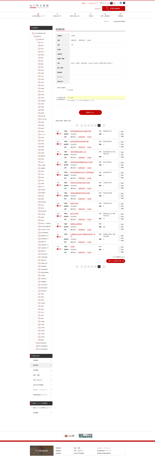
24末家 (42, 113)
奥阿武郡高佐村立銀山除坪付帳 (79, 141)
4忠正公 (42, 51)
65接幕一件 (43, 241)
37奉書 (42, 153)
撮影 (122, 134)
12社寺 (42, 76)
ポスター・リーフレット (40, 390)
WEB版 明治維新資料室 (104, 453)
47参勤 (42, 183)
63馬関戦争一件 (44, 235)
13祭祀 (42, 79)
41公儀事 (42, 165)
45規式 (42, 177)
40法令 (42, 162)
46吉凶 (42, 180)
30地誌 (42, 131)
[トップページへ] (39, 6)
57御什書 (42, 214)
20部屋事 (42, 100)
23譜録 (42, 110)
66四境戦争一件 (44, 245)
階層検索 (35, 365)
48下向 (42, 186)
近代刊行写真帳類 (38, 385)
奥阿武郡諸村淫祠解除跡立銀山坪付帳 (81, 162)
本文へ (84, 3)
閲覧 (122, 131)
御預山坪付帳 (74, 203)
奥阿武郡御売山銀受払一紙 (78, 151)
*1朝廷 (42, 294)
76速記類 (42, 275)
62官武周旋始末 (44, 232)
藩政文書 (38, 36)
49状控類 (42, 189)
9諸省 (41, 67)
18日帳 (42, 94)
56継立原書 (43, 211)
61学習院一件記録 (45, 229)
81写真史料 (43, 291)
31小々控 (42, 134)
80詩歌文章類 (43, 287)
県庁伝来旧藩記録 (42, 346)
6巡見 (41, 57)
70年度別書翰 (43, 257)
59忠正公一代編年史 (45, 223)
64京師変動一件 (44, 238)
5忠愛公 (42, 54)
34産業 (42, 143)
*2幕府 (42, 297)
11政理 (42, 73)
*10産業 (42, 321)
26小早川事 (43, 119)
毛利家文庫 (41, 39)
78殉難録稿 (43, 281)
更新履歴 (35, 412)
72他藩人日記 (43, 263)
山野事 (72, 246)
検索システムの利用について (41, 407)
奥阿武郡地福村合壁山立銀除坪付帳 (80, 131)
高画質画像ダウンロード (40, 394)
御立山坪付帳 (74, 213)
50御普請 (42, 192)
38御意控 (42, 156)
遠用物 (42, 340)
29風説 (42, 128)
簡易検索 (35, 360)
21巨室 (42, 103)
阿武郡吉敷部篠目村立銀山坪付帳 (80, 193)
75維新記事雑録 (44, 272)
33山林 (42, 140)
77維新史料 (43, 278)
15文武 (42, 85)
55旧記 (42, 208)
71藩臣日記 (43, 260)
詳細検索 (35, 370)
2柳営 (41, 45)
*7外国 (42, 312)
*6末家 (42, 309)
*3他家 (42, 300)
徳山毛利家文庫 (42, 343)
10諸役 (42, 70)
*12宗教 (42, 327)
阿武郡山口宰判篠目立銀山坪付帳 (80, 182)
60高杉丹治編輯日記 (45, 226)
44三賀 (42, 174)
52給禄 (42, 199)
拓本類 (42, 220)
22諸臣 (42, 107)
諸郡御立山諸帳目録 (76, 224)
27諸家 (42, 122)
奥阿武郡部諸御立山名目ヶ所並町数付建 (82, 172)
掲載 (122, 136)
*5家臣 (42, 306)
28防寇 (42, 125)
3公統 (41, 48)
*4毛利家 (42, 303)
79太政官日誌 (43, 284)
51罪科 (42, 195)
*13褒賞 (42, 330)
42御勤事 (42, 168)
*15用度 (42, 337)
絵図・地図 (36, 375)
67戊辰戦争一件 (44, 248)
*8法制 (42, 315)
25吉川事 (42, 116)
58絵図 (42, 217)
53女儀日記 (43, 202)
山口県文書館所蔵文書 (39, 33)
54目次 (42, 205)
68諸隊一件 (43, 251)
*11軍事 (42, 324)
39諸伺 (42, 159)
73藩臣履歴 (43, 266)
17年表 (42, 91)
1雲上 (41, 42)
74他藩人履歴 (43, 269)
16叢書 (42, 88)
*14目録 (42, 333)
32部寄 (42, 137)
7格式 (41, 61)
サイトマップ (93, 3)
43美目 (42, 171)
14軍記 (42, 82)
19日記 (42, 97)
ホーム (99, 8)
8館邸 (41, 64)
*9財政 (42, 318)
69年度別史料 (43, 254)
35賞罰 (42, 146)
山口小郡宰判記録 (42, 349)
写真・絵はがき (37, 380)
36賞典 (42, 149)
